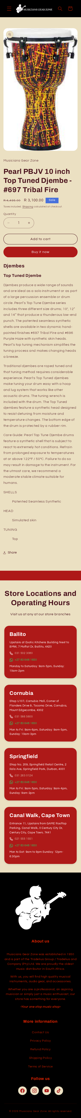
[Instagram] (34, 1090)
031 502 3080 (24, 653)
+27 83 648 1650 (26, 659)
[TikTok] (58, 1090)
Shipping (27, 206)
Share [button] (12, 552)
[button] (9, 9)
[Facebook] (22, 1090)
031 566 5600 (24, 716)
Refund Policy (40, 1049)
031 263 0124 (24, 775)
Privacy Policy (40, 1040)
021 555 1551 (24, 838)
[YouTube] (46, 1090)
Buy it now (40, 252)
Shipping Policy (40, 1057)
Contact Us (40, 1032)
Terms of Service (40, 1066)
